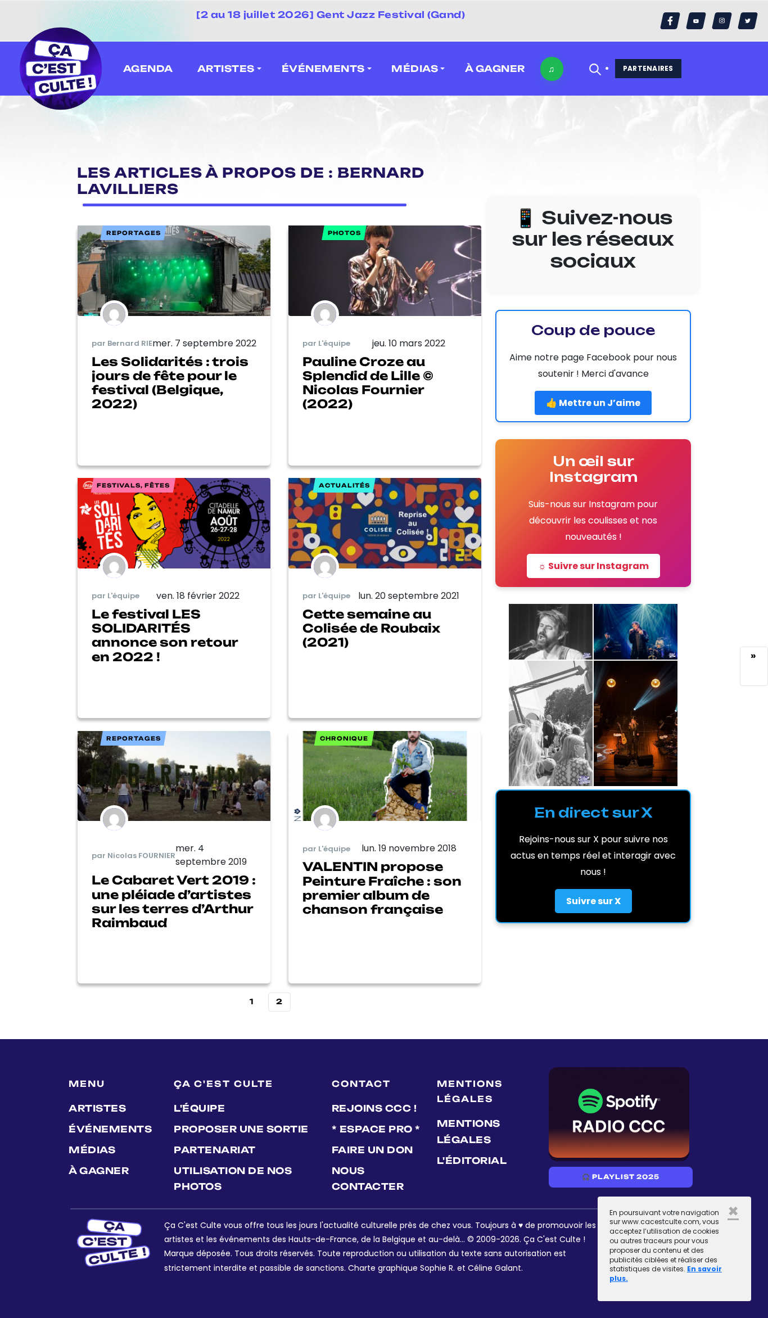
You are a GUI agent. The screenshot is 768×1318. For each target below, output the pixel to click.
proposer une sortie (241, 1129)
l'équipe (199, 1108)
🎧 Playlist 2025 (620, 1177)
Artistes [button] (226, 68)
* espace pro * (376, 1129)
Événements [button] (323, 68)
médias (92, 1149)
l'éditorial (472, 1160)
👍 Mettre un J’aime (593, 402)
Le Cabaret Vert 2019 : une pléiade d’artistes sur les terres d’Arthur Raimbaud (174, 901)
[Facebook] (670, 20)
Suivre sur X (593, 901)
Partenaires (648, 68)
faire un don (372, 1149)
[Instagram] (722, 20)
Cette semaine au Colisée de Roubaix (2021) (371, 628)
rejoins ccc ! (374, 1108)
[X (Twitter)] (748, 20)
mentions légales (468, 1131)
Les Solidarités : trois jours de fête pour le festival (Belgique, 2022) (170, 383)
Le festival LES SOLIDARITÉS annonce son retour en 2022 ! (165, 635)
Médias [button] (414, 68)
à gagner (495, 68)
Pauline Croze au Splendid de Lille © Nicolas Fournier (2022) (367, 383)
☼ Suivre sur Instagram (593, 565)
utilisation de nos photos (233, 1179)
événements (110, 1129)
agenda (148, 68)
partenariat (215, 1149)
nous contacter (368, 1179)
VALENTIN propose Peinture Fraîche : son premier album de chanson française (382, 888)
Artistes (97, 1108)
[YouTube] (696, 20)
